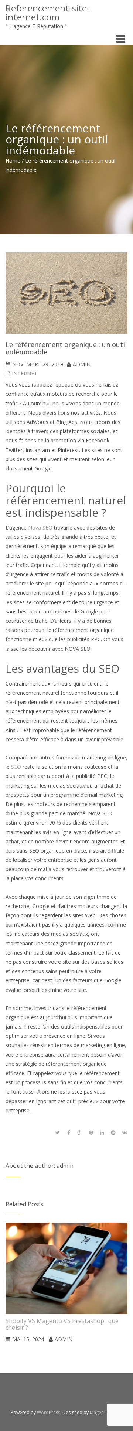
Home (13, 160)
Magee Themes (106, 1412)
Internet (24, 373)
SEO (16, 766)
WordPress (48, 1412)
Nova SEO (40, 527)
